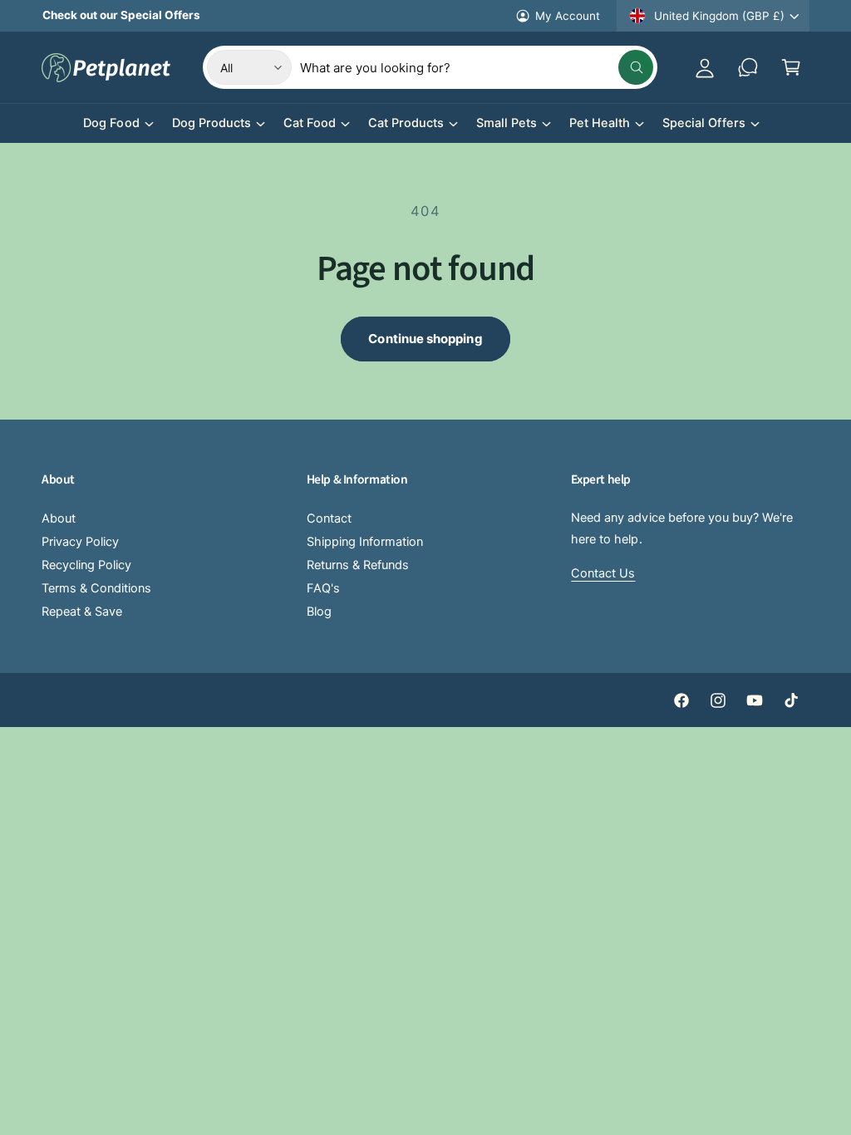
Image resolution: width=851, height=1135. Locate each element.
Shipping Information (365, 541)
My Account (567, 15)
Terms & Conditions (96, 588)
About (59, 518)
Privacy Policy (80, 541)
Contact (329, 518)
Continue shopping (425, 338)
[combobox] (476, 67)
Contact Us (603, 573)
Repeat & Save (82, 611)
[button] (791, 67)
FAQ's (323, 588)
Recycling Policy (86, 565)
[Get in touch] (748, 67)
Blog (319, 611)
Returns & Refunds (358, 565)
